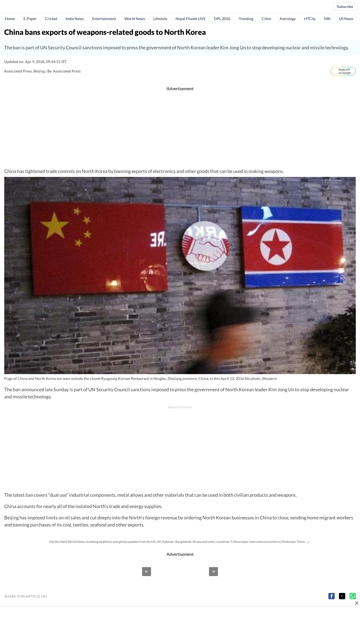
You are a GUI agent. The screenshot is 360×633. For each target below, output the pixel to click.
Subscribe (345, 6)
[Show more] (308, 541)
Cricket (51, 18)
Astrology (288, 18)
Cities (266, 18)
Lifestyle (160, 18)
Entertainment (104, 18)
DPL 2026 (222, 18)
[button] (146, 571)
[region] (180, 130)
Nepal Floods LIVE (191, 18)
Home (10, 18)
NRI (327, 18)
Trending (246, 18)
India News (75, 18)
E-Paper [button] (30, 18)
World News (134, 18)
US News (346, 18)
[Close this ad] (356, 603)
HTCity (310, 18)
